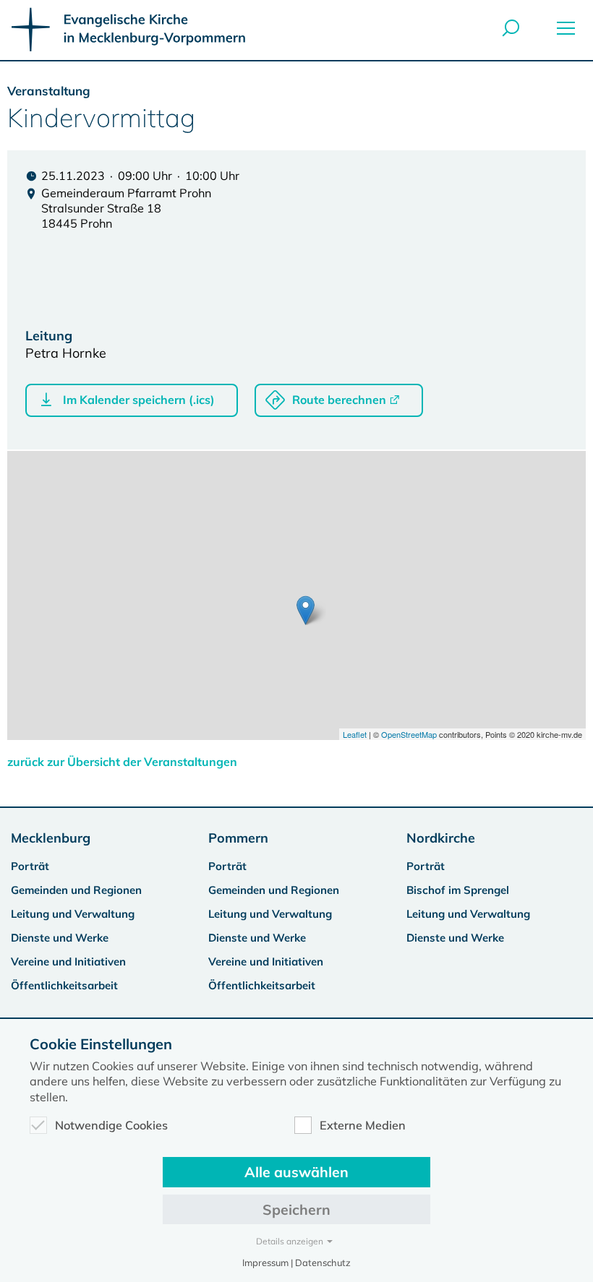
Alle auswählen (296, 1172)
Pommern (238, 838)
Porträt (30, 866)
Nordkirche (440, 838)
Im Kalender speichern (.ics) (139, 399)
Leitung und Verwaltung (73, 914)
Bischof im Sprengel (457, 890)
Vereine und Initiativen (68, 961)
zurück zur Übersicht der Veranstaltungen (122, 761)
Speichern (296, 1209)
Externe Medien (363, 1125)
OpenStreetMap (409, 734)
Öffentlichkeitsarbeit (64, 985)
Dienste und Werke (59, 938)
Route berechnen (339, 399)
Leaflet (355, 734)
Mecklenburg (50, 838)
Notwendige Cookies (111, 1125)
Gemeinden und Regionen (76, 890)
